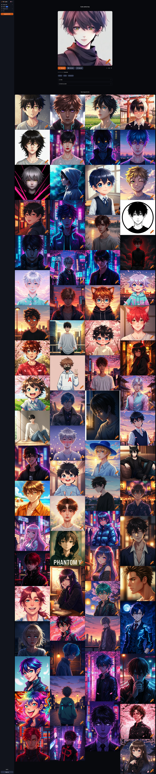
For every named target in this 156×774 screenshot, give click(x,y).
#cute (65, 75)
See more (66, 72)
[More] (107, 68)
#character (71, 75)
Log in (7, 769)
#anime (60, 75)
